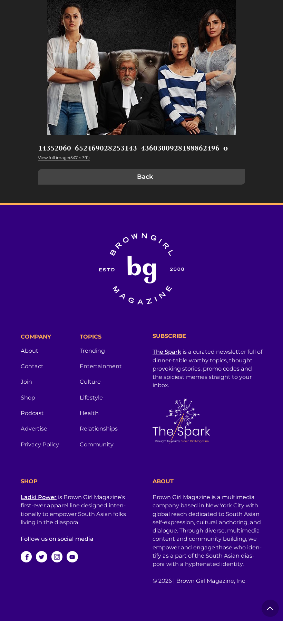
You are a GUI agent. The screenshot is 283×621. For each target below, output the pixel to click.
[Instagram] (56, 556)
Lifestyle (91, 397)
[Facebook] (26, 556)
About (29, 350)
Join (26, 381)
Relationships (99, 428)
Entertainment (101, 366)
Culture (90, 381)
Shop (28, 397)
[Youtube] (72, 556)
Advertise (34, 428)
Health (89, 413)
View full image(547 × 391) (64, 157)
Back (145, 176)
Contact (32, 366)
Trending (92, 350)
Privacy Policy (40, 444)
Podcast (32, 413)
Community (97, 444)
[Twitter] (41, 556)
